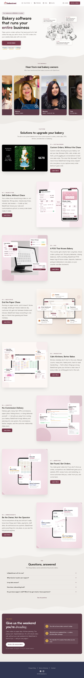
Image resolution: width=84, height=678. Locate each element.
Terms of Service (43, 668)
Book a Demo (75, 3)
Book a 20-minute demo (15, 644)
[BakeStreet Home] (10, 3)
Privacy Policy (32, 668)
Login (66, 3)
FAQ (46, 3)
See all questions (42, 597)
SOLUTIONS (27, 3)
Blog (52, 3)
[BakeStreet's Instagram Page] (43, 671)
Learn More (55, 170)
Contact (53, 668)
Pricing (38, 3)
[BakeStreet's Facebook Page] (41, 671)
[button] (42, 573)
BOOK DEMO (11, 43)
